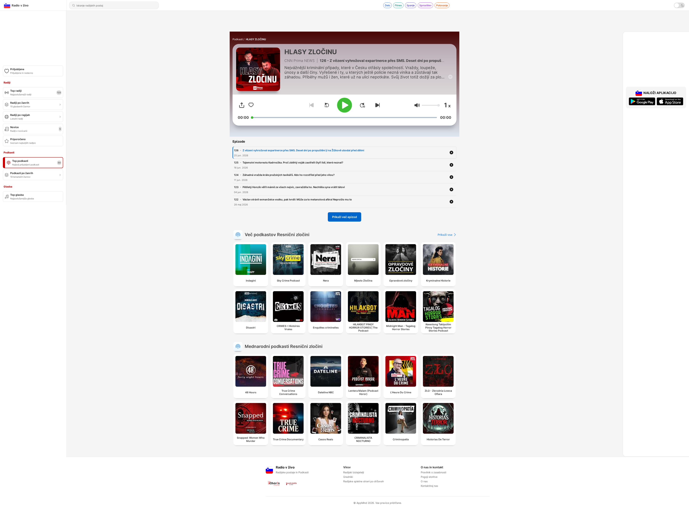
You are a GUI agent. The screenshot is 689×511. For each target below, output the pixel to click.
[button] (417, 105)
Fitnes (398, 5)
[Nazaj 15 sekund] (327, 105)
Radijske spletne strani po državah (363, 481)
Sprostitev (425, 5)
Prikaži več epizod (344, 217)
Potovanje (442, 5)
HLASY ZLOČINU (256, 39)
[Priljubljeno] (251, 105)
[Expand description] (450, 76)
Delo (387, 5)
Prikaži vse (445, 234)
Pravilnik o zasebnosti (433, 472)
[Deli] (242, 105)
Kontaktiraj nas (429, 485)
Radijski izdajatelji (353, 472)
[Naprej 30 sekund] (362, 105)
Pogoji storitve (429, 476)
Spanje (411, 5)
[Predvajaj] (344, 105)
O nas (424, 481)
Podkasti (238, 39)
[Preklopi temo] (679, 5)
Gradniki (348, 476)
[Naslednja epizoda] (377, 105)
